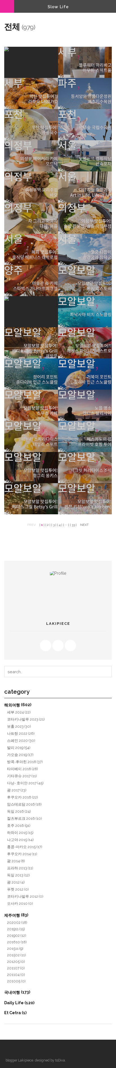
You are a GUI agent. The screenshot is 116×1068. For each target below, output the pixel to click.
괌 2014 (16, 861)
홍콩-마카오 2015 (24, 847)
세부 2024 (19, 712)
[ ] (41, 525)
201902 (16, 935)
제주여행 (16, 915)
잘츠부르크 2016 (24, 818)
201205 (16, 961)
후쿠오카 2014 (22, 854)
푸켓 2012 (18, 889)
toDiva (60, 1060)
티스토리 (10, 1049)
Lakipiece (25, 1060)
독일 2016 (19, 811)
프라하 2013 (20, 868)
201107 (16, 968)
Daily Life (19, 1003)
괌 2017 (16, 790)
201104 (16, 975)
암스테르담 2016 (24, 804)
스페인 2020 (21, 740)
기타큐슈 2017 (22, 776)
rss (45, 645)
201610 (17, 942)
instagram (70, 645)
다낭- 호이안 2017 (25, 783)
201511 (15, 948)
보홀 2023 (19, 726)
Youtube (58, 645)
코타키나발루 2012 (25, 896)
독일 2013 (18, 875)
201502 (16, 955)
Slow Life (58, 6)
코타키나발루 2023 (26, 719)
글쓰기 (29, 1049)
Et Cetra (15, 1012)
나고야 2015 (20, 840)
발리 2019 (18, 748)
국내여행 (17, 992)
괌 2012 (16, 882)
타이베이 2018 (22, 769)
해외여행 (17, 704)
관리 (19, 1049)
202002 (17, 922)
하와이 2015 (20, 833)
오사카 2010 (20, 903)
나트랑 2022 (21, 733)
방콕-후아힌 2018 (25, 762)
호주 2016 (18, 825)
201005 (16, 981)
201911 (16, 929)
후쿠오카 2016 (22, 797)
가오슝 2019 (20, 755)
